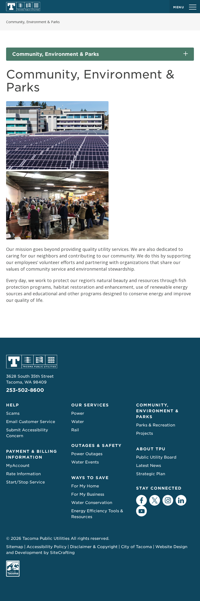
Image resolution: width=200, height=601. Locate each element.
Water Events (85, 462)
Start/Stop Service (25, 482)
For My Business (87, 494)
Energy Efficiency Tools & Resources (97, 514)
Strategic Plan (150, 474)
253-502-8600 (25, 390)
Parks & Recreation (155, 425)
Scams (13, 413)
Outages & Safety (96, 445)
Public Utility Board (156, 457)
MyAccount (18, 465)
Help (12, 405)
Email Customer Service (30, 421)
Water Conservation (91, 502)
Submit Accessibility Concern (27, 433)
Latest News (148, 465)
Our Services (90, 405)
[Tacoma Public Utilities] (23, 6)
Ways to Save (90, 477)
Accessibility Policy (47, 546)
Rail (75, 430)
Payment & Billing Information (31, 454)
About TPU (151, 449)
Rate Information (23, 474)
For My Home (85, 486)
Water (77, 421)
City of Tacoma (136, 546)
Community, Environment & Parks (55, 54)
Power (77, 413)
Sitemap (14, 546)
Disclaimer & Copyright (94, 546)
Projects (144, 433)
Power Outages (86, 454)
